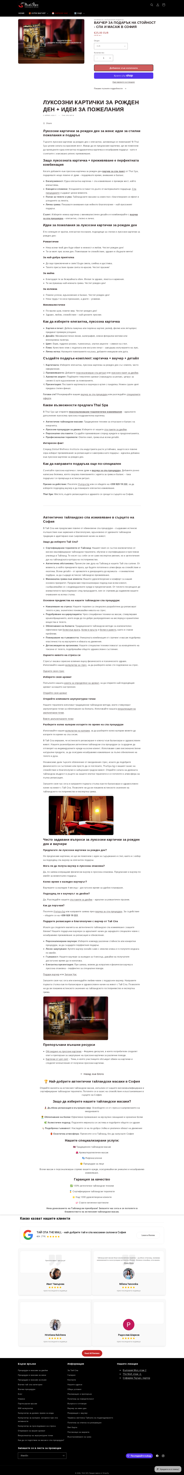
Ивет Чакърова (55, 1284)
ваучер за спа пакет (113, 171)
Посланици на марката (78, 1432)
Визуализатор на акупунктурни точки (35, 1435)
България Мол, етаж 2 (134, 1370)
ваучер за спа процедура (94, 394)
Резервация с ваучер (77, 1413)
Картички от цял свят (57, 1059)
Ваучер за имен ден (77, 1408)
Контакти (71, 1379)
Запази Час (71, 974)
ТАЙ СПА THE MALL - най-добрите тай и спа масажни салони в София (81, 1232)
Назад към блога (94, 1074)
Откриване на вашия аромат (31, 1430)
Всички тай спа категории (30, 1384)
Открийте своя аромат (55, 692)
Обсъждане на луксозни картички (63, 1051)
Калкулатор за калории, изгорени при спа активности (38, 1419)
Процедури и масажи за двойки (33, 1370)
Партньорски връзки (27, 1403)
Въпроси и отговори (77, 1403)
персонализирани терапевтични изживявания (95, 411)
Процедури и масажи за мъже (32, 1379)
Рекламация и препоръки (79, 1394)
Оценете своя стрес (53, 671)
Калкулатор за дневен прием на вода (36, 1413)
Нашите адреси (74, 1384)
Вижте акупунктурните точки (58, 718)
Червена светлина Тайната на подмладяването (90, 1417)
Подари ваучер (51, 974)
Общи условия (74, 1389)
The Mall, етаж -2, (132, 1373)
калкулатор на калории (77, 730)
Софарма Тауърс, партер (136, 1377)
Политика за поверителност (80, 1398)
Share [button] (49, 123)
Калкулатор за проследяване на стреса (37, 1426)
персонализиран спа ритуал (91, 372)
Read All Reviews (92, 1353)
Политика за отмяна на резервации (84, 1422)
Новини (21, 1398)
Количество (99, 52)
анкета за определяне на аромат (81, 682)
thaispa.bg (83, 484)
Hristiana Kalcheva (55, 1334)
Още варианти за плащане (123, 82)
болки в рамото (108, 629)
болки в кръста (89, 629)
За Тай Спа (72, 1370)
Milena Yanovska (128, 1284)
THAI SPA (85, 1473)
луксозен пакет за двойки (124, 372)
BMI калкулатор (25, 1408)
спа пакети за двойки (115, 429)
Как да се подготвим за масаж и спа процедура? (41, 1440)
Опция (96, 40)
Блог (20, 1394)
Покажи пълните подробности (108, 88)
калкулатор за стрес (76, 664)
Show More (129, 1263)
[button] (38, 13)
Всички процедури (26, 1389)
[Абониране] (63, 1455)
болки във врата (71, 629)
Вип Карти (72, 1427)
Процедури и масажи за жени (32, 1375)
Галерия (71, 1375)
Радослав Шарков (128, 1334)
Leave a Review (148, 1235)
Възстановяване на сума (79, 1436)
